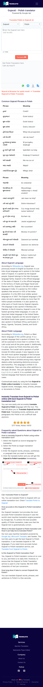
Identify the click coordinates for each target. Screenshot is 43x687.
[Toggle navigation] (37, 4)
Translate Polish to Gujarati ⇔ (21, 20)
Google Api (6, 536)
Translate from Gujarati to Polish (14, 549)
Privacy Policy (7, 682)
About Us (21, 658)
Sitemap (22, 684)
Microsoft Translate (19, 536)
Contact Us (21, 662)
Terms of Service (22, 682)
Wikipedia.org (17, 266)
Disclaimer (35, 682)
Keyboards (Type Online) (21, 650)
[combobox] (11, 24)
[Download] (32, 85)
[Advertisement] (21, 602)
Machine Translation (24, 646)
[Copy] (37, 85)
